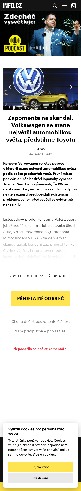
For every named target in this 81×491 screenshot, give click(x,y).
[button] (71, 87)
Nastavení (40, 478)
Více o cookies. (44, 454)
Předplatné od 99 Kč (40, 298)
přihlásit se (56, 331)
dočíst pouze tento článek (46, 321)
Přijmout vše (40, 467)
